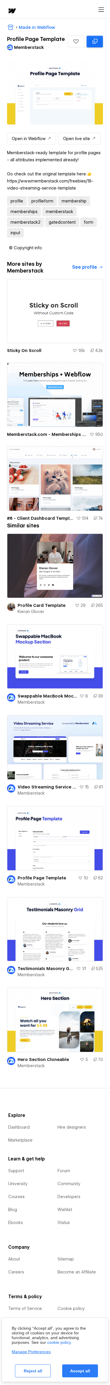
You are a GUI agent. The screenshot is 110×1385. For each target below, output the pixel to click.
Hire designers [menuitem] (71, 1127)
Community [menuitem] (68, 1183)
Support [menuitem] (16, 1170)
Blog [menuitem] (12, 1209)
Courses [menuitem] (16, 1196)
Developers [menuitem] (68, 1196)
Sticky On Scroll (24, 350)
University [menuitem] (18, 1183)
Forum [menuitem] (63, 1170)
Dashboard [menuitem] (19, 1127)
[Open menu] (101, 10)
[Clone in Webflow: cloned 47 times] (95, 41)
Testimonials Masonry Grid (46, 968)
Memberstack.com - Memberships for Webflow (47, 434)
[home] (11, 11)
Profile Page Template (42, 878)
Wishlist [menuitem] (64, 1209)
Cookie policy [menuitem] (71, 1308)
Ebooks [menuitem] (15, 1222)
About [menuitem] (14, 1259)
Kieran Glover (31, 611)
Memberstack (31, 702)
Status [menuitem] (63, 1222)
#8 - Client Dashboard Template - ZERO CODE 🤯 (40, 518)
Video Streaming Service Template (47, 787)
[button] (76, 41)
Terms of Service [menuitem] (25, 1308)
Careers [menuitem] (16, 1272)
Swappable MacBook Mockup (47, 696)
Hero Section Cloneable (43, 1059)
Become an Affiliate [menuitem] (76, 1272)
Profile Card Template (41, 605)
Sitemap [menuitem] (65, 1259)
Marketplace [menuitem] (20, 1140)
